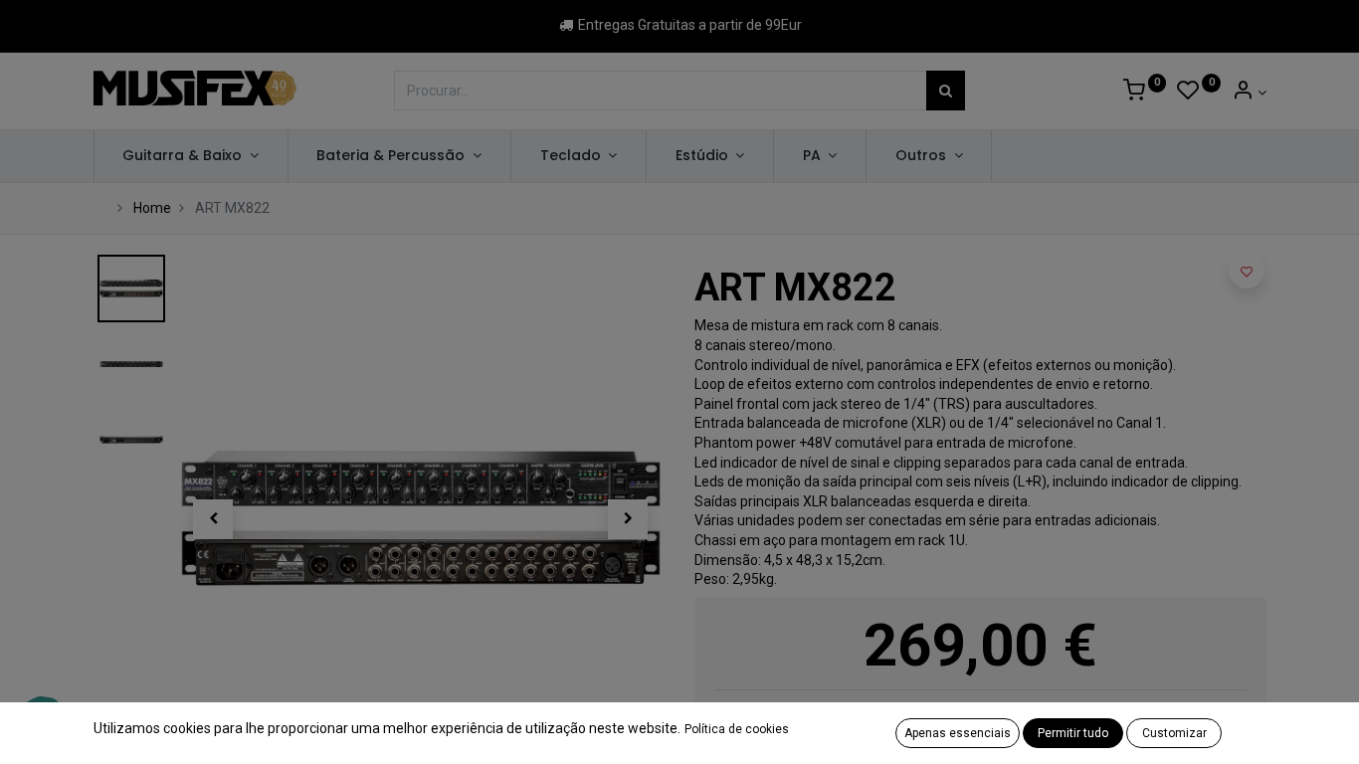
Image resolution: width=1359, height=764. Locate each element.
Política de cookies (736, 729)
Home (152, 208)
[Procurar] (945, 90)
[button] (214, 519)
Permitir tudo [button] (1073, 733)
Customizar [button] (1174, 733)
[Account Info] (1249, 92)
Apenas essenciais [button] (957, 733)
